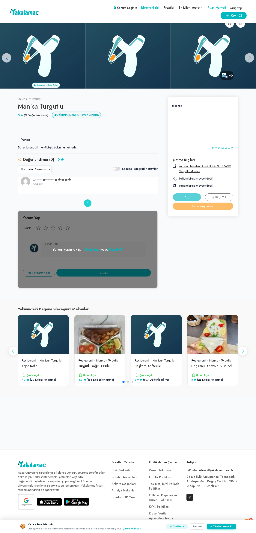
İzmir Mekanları (122, 470)
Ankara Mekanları (124, 484)
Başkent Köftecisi (148, 366)
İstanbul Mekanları (124, 477)
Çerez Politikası (160, 470)
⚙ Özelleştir (177, 526)
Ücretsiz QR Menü (124, 497)
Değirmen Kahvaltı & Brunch (212, 366)
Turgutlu (35, 99)
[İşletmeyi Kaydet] (229, 23)
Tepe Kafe (29, 366)
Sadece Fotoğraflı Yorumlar (140, 169)
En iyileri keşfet (190, 8)
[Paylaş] (240, 23)
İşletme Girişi (150, 8)
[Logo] (32, 465)
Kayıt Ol (116, 249)
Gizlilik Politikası (160, 477)
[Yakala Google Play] (76, 502)
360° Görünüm (221, 148)
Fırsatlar (168, 8)
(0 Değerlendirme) (36, 115)
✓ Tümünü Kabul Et (221, 526)
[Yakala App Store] (49, 502)
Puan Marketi (217, 8)
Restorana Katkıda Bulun (47, 85)
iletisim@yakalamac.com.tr (215, 470)
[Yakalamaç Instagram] (189, 497)
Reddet (197, 526)
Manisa (22, 99)
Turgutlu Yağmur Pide (94, 366)
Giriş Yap (236, 8)
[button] (249, 58)
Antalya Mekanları (124, 490)
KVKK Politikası (159, 507)
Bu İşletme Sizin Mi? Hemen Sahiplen (78, 114)
